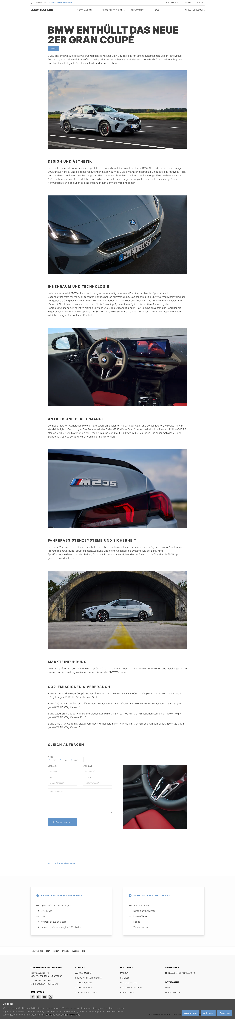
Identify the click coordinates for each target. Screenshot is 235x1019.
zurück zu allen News (64, 863)
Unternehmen (172, 3)
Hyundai (75, 951)
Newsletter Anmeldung (181, 973)
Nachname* (88, 766)
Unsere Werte (140, 916)
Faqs (167, 987)
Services (125, 978)
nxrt (43, 916)
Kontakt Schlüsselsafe (144, 911)
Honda (136, 921)
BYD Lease (46, 911)
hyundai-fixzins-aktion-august (56, 905)
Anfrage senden (62, 822)
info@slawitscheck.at (45, 984)
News (156, 10)
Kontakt (201, 3)
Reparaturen (127, 992)
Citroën (65, 951)
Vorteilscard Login (86, 992)
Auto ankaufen (83, 987)
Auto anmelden (141, 905)
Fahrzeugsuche (128, 983)
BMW (48, 951)
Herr (54, 760)
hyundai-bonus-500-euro (53, 921)
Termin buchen (141, 927)
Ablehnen (208, 1013)
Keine (75, 760)
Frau (65, 760)
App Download (173, 992)
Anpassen (225, 1013)
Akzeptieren (190, 1013)
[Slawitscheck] (41, 10)
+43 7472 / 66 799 (42, 980)
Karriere (187, 3)
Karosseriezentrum (131, 987)
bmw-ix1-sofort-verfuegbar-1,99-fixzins (61, 927)
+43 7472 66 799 (39, 3)
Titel (85, 754)
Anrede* (51, 757)
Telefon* (87, 778)
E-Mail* (51, 778)
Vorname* (52, 766)
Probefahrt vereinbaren (88, 978)
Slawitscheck (36, 951)
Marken (124, 973)
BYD (84, 951)
